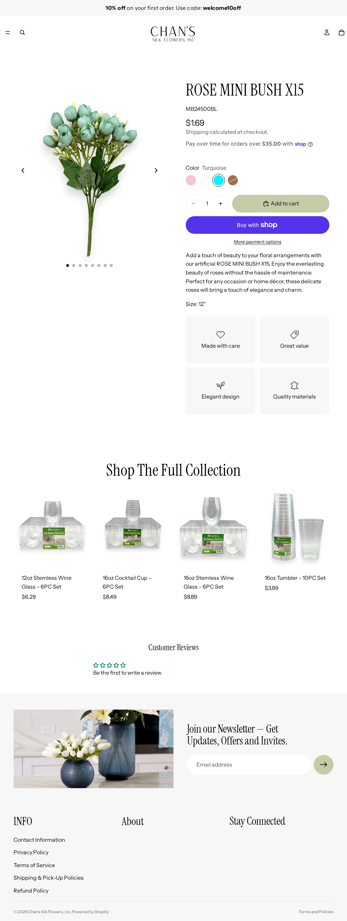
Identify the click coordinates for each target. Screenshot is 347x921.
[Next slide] (326, 54)
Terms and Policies (316, 911)
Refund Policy (31, 890)
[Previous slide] (21, 171)
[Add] (80, 555)
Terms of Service (34, 865)
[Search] (22, 32)
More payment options (257, 241)
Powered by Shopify (90, 911)
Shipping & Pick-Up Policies (49, 878)
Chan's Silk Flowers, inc (49, 911)
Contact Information (39, 839)
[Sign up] (323, 765)
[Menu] (8, 32)
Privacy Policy (31, 852)
